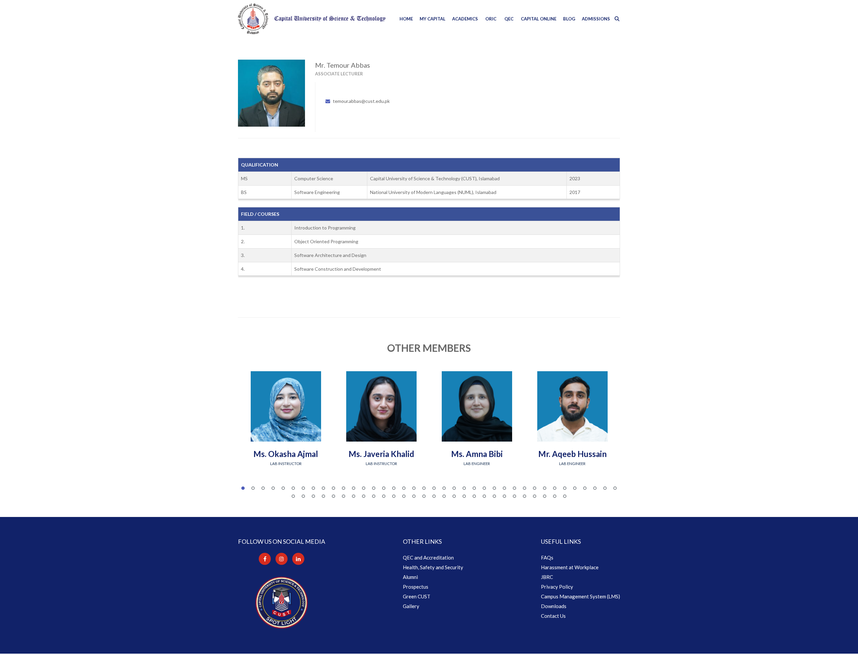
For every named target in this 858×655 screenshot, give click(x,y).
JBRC (547, 577)
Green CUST (416, 596)
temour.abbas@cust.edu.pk (361, 101)
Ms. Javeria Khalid (381, 454)
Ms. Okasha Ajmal (285, 454)
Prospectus (415, 587)
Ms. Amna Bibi (477, 454)
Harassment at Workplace (570, 567)
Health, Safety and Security (433, 567)
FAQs (547, 557)
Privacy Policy (557, 587)
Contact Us (553, 616)
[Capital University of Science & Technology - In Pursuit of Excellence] (311, 18)
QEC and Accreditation (428, 557)
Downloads (553, 606)
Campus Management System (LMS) (580, 596)
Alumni (410, 577)
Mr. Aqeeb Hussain (572, 454)
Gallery (411, 606)
